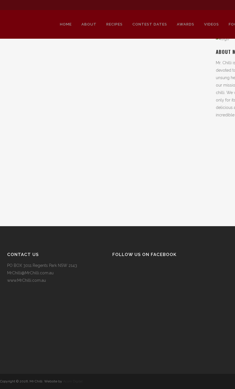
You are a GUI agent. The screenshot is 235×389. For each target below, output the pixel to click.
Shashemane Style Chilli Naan (44, 142)
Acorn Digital (73, 381)
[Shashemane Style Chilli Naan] (49, 87)
